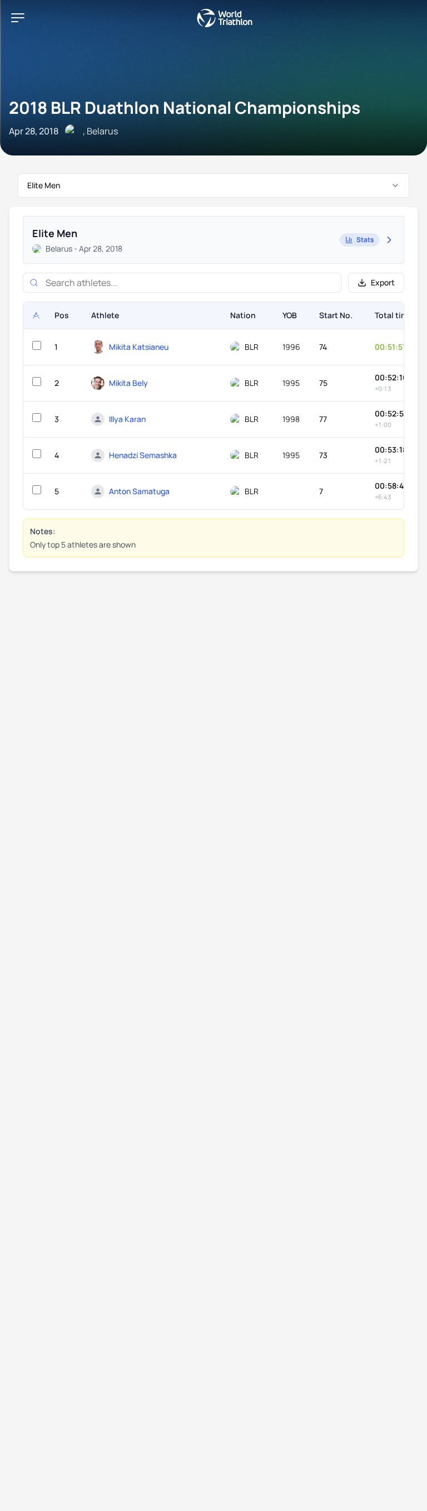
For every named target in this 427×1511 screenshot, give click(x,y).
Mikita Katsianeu (138, 347)
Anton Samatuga (139, 491)
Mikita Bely (128, 383)
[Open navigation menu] (18, 18)
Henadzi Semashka (143, 455)
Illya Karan (127, 419)
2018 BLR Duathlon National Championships (184, 107)
